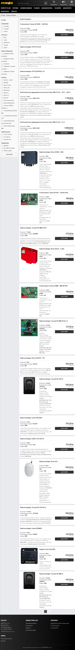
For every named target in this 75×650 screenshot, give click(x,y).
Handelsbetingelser (31, 623)
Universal (6, 64)
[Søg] (45, 3)
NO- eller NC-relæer (9, 148)
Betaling (28, 628)
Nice (4, 37)
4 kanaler (6, 26)
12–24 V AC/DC (7, 134)
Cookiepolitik (54, 628)
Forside (3, 15)
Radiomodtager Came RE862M (31, 528)
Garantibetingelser (31, 630)
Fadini (5, 47)
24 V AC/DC (6, 137)
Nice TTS (6, 95)
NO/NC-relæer (7, 150)
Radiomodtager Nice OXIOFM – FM (32, 358)
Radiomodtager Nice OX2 (48, 461)
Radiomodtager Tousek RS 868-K (51, 574)
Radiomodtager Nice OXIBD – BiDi (51, 152)
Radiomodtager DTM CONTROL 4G (32, 71)
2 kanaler (6, 29)
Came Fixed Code (8, 100)
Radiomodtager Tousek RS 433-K (51, 379)
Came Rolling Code (8, 103)
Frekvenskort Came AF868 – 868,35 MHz (53, 286)
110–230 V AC (7, 139)
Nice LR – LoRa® (8, 80)
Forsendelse (29, 625)
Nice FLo (6, 92)
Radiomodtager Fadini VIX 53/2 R (32, 439)
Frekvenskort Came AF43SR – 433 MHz (34, 24)
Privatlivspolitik (55, 625)
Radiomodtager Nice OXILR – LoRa (51, 249)
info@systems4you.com (7, 631)
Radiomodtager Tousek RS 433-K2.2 (33, 507)
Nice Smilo (6, 90)
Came (5, 40)
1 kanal (5, 31)
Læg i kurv (64, 34)
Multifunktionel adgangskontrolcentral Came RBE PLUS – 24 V (42, 122)
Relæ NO (6, 145)
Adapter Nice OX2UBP (47, 549)
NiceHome (6, 42)
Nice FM (5, 98)
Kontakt (3, 641)
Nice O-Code (7, 85)
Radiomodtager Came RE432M (31, 418)
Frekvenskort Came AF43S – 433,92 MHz (53, 193)
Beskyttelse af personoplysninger (60, 623)
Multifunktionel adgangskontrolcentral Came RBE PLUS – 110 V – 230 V (45, 92)
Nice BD (5, 82)
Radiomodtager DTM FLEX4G (30, 47)
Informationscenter (6, 638)
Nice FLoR (6, 87)
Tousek (5, 45)
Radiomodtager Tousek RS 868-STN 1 (33, 228)
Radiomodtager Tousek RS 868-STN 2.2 (53, 321)
